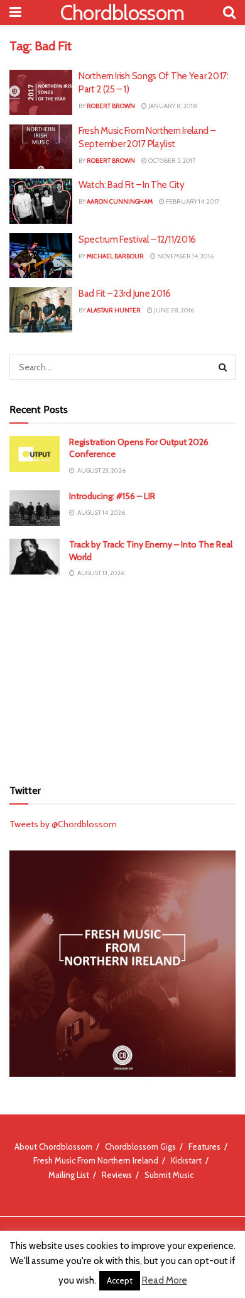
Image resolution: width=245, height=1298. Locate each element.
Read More (164, 1280)
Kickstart (186, 1160)
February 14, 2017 (192, 201)
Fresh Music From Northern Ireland (95, 1160)
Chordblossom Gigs (140, 1146)
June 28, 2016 (173, 310)
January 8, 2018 (172, 106)
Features (204, 1146)
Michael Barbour (115, 256)
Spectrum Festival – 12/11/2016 (137, 239)
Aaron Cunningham (120, 201)
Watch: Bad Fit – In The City (132, 184)
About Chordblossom (53, 1146)
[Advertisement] (122, 678)
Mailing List (68, 1175)
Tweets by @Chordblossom (63, 824)
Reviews (117, 1175)
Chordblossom (122, 12)
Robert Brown (111, 106)
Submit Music (168, 1175)
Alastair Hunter (114, 310)
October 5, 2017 (171, 161)
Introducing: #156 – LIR (112, 496)
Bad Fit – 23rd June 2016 (125, 293)
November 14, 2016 (185, 256)
